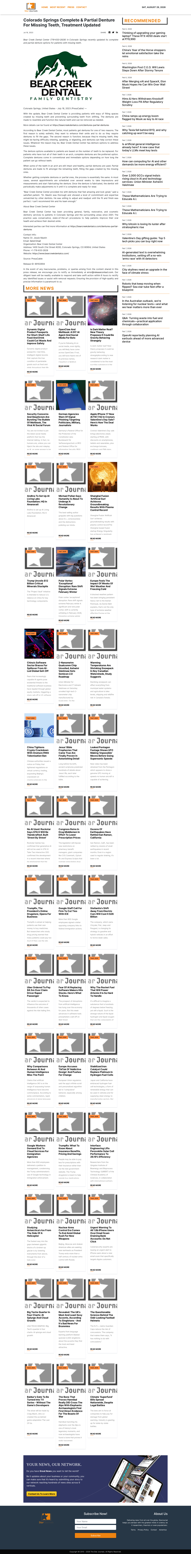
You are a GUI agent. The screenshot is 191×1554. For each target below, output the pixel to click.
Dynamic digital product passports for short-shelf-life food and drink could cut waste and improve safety (39, 336)
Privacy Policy (143, 1530)
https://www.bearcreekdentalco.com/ (50, 253)
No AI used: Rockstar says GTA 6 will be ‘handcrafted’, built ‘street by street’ (39, 833)
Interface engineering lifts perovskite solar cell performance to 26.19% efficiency (102, 1151)
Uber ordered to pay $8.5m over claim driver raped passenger (39, 991)
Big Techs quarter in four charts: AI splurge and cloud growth (38, 1316)
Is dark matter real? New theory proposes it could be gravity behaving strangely (102, 335)
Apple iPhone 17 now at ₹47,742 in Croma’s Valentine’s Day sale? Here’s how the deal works (102, 420)
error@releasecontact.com (100, 272)
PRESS (71, 7)
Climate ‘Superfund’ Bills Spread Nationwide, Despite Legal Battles (101, 1401)
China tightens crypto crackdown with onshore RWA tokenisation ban (38, 751)
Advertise (163, 1530)
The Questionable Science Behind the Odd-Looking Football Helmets (102, 1316)
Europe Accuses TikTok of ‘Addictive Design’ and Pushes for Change (70, 1070)
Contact (154, 1530)
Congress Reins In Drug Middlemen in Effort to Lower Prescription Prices (69, 833)
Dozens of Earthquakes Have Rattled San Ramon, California (101, 833)
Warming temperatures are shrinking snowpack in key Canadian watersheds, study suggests (101, 669)
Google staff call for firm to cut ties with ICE (70, 911)
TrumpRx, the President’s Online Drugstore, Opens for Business (39, 912)
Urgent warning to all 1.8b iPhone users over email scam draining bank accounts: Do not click (102, 1234)
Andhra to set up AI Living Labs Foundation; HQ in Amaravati (38, 500)
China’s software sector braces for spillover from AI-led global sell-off (37, 666)
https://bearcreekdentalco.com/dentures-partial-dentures (80, 125)
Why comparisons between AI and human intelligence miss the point (38, 1070)
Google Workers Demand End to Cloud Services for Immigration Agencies (38, 1151)
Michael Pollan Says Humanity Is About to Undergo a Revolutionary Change (71, 502)
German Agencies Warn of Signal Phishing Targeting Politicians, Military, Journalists (70, 420)
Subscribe (95, 1535)
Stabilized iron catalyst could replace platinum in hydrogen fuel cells (101, 1070)
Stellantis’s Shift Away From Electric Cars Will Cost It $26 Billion (102, 912)
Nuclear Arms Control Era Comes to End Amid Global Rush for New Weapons (69, 1233)
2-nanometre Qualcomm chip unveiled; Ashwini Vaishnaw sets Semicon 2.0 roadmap (69, 669)
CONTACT (81, 7)
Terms (133, 1530)
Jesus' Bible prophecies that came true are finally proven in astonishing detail (69, 753)
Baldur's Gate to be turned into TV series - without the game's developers (39, 1401)
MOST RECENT (57, 7)
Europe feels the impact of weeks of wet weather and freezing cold (101, 585)
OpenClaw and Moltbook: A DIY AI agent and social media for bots (69, 333)
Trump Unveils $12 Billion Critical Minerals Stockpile (37, 583)
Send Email (35, 241)
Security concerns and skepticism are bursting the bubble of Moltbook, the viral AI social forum (38, 420)
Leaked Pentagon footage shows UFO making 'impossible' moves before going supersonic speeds (101, 753)
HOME (44, 7)
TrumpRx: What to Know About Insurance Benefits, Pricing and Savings (70, 1149)
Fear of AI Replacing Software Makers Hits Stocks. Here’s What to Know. (71, 991)
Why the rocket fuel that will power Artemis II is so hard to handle (102, 991)
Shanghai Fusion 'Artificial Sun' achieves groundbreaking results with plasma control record (102, 503)
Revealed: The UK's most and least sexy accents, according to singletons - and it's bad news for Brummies (70, 1319)
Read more (32, 372)
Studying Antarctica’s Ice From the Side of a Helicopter (39, 1231)
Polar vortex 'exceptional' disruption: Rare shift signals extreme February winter (71, 586)
